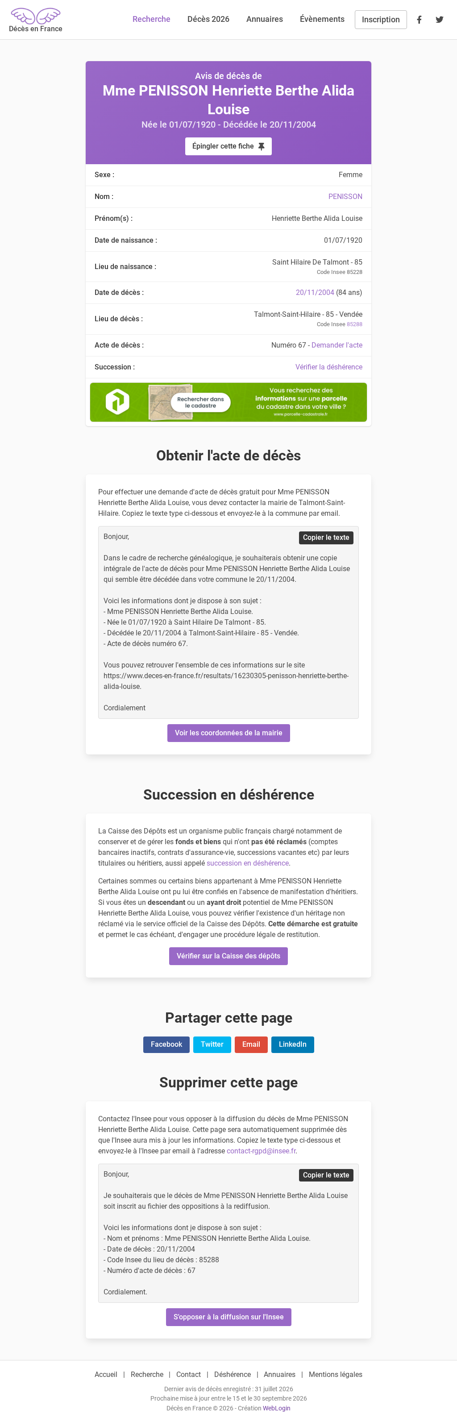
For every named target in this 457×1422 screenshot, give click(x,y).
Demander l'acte (337, 345)
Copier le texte (326, 537)
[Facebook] (419, 19)
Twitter (212, 1044)
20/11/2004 (315, 292)
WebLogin (277, 1408)
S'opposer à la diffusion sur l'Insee (229, 1317)
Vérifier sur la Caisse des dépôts (228, 956)
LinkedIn (293, 1044)
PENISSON (345, 196)
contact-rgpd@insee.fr (261, 1151)
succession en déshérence (248, 863)
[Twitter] (439, 19)
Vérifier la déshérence (328, 367)
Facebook (166, 1044)
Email (251, 1044)
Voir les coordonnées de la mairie (229, 733)
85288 (354, 324)
